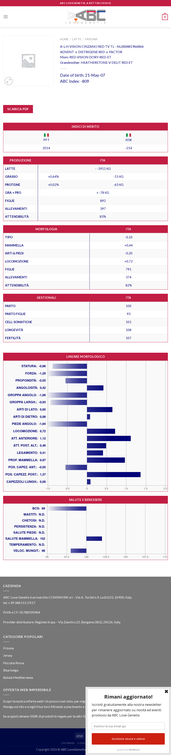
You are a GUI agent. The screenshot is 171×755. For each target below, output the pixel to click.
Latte (76, 39)
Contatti (84, 743)
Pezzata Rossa (13, 663)
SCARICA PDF (18, 109)
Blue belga (10, 670)
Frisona (91, 39)
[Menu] (5, 16)
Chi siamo (68, 743)
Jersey (7, 655)
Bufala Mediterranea (18, 677)
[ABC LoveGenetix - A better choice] (85, 17)
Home (64, 39)
